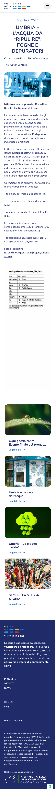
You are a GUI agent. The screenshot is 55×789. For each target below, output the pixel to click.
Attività (9, 683)
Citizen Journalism (14, 58)
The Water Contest (15, 64)
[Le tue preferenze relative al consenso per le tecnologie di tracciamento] (50, 786)
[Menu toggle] (47, 6)
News (7, 688)
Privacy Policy (13, 720)
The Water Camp (38, 58)
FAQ (6, 706)
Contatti (9, 702)
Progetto (10, 679)
